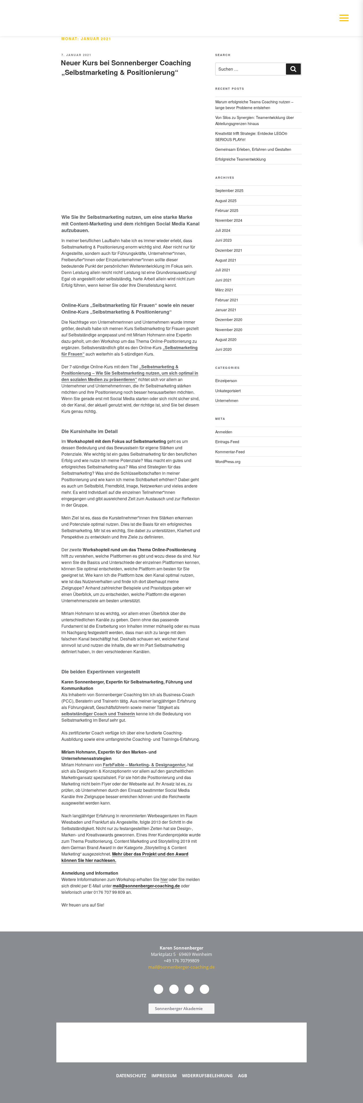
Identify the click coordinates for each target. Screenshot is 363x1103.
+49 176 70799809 (181, 961)
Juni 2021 (223, 280)
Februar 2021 (226, 299)
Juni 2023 (223, 240)
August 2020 (226, 339)
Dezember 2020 (228, 319)
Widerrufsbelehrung (207, 1076)
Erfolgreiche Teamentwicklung (240, 159)
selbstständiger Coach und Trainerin (98, 714)
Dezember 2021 (228, 250)
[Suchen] (293, 69)
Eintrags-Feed (227, 441)
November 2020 (228, 329)
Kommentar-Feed (230, 451)
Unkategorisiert (228, 390)
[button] (344, 18)
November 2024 (228, 220)
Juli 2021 (222, 269)
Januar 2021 (226, 309)
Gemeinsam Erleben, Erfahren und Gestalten (253, 149)
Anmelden (223, 431)
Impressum (164, 1076)
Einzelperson (226, 380)
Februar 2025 (226, 210)
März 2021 (224, 289)
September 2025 (229, 190)
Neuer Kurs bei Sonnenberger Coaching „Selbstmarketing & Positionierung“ (126, 67)
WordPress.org (227, 461)
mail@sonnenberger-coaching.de (146, 886)
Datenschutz (131, 1076)
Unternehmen (226, 400)
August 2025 (226, 200)
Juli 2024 (222, 230)
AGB (242, 1076)
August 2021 (226, 260)
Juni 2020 (223, 349)
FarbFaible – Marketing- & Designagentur (144, 765)
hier (164, 879)
